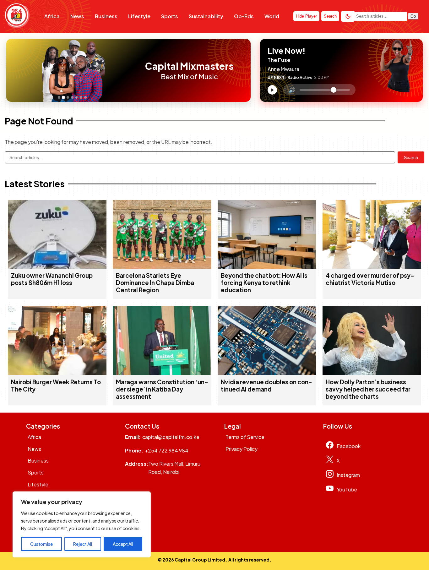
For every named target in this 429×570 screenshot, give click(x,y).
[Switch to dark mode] (348, 16)
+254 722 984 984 (166, 450)
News (77, 16)
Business (106, 16)
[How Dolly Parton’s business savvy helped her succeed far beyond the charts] (372, 373)
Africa (52, 16)
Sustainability (206, 16)
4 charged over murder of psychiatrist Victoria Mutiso (370, 279)
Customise (41, 544)
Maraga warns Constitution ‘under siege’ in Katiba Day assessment (162, 389)
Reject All (82, 544)
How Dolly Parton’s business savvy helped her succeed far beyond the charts (368, 389)
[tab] (59, 97)
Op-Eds (244, 16)
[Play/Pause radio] (272, 90)
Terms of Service (244, 437)
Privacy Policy (241, 449)
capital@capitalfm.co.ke (170, 437)
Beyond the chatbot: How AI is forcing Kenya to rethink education (264, 282)
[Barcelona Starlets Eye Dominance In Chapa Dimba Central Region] (162, 266)
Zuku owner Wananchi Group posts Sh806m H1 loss (52, 279)
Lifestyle (139, 16)
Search (411, 157)
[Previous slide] (13, 70)
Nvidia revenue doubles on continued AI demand (266, 385)
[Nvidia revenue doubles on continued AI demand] (267, 373)
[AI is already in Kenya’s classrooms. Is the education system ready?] (267, 266)
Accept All (123, 544)
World (271, 16)
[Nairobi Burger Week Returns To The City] (57, 373)
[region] (82, 524)
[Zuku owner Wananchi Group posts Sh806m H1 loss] (57, 266)
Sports (169, 16)
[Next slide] (134, 70)
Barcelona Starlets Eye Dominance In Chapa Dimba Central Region (155, 282)
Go (413, 16)
